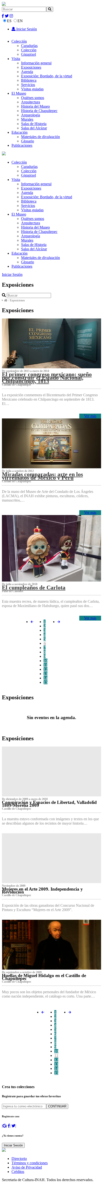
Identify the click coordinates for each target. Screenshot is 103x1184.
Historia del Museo (35, 106)
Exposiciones (31, 67)
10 (45, 661)
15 (45, 682)
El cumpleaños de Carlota (33, 587)
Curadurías (29, 46)
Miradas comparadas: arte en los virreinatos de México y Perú (42, 476)
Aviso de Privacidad (26, 1167)
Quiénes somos (32, 98)
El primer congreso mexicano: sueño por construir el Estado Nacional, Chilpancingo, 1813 (47, 377)
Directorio (19, 1159)
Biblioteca (28, 80)
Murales (27, 119)
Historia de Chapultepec (39, 111)
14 (45, 678)
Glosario (27, 141)
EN (20, 21)
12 (45, 669)
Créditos (17, 1172)
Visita (15, 59)
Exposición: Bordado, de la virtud (46, 76)
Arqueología (30, 115)
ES (9, 21)
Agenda (27, 72)
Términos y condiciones (29, 1163)
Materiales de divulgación (40, 137)
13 (45, 674)
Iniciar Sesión (26, 29)
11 (45, 665)
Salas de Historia (33, 124)
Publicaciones (21, 145)
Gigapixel (28, 54)
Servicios (28, 85)
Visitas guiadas (32, 89)
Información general (36, 63)
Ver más (90, 416)
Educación (19, 132)
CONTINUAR (57, 1106)
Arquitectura (30, 102)
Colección (19, 41)
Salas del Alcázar (34, 128)
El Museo (18, 93)
